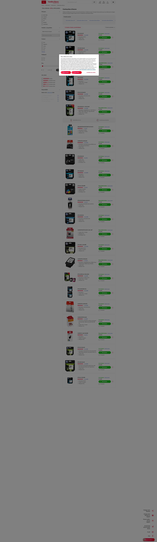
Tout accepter (66, 72)
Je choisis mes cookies (91, 72)
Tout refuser (76, 72)
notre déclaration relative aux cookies (87, 69)
